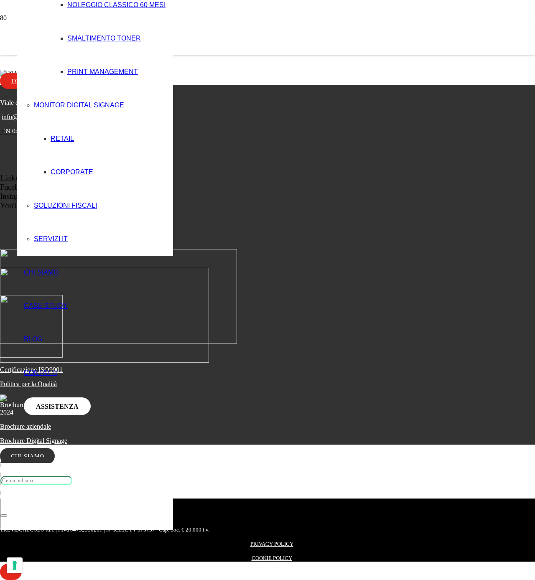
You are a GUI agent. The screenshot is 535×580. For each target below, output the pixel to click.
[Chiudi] (3, 515)
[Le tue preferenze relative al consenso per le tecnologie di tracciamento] (15, 565)
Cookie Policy (272, 558)
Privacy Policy (271, 544)
